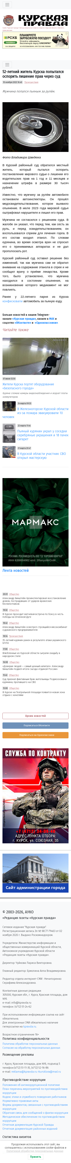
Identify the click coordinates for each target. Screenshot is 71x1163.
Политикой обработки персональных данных (34, 1151)
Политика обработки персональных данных (30, 1043)
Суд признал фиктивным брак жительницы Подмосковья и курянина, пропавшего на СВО (34, 680)
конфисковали (12, 301)
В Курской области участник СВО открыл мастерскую (41, 456)
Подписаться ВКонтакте (36, 725)
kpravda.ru (29, 1026)
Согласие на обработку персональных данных (31, 1047)
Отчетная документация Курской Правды (28, 1124)
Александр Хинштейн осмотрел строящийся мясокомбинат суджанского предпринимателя (34, 628)
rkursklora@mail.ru (49, 1071)
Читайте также (15, 329)
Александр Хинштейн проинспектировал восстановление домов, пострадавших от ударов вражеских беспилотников (34, 601)
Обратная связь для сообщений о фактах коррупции (35, 1112)
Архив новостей (35, 715)
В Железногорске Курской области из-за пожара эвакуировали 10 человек (35, 413)
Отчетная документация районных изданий (29, 1128)
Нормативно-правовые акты (20, 1100)
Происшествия (31, 82)
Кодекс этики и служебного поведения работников (34, 1096)
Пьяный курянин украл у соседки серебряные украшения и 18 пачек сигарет (43, 435)
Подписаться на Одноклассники (36, 735)
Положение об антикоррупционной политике (31, 1085)
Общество (14, 594)
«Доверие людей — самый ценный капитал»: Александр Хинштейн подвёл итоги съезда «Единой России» (33, 667)
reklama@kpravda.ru (24, 1071)
